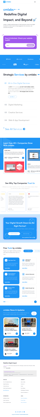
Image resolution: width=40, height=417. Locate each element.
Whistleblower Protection (25, 390)
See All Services (6, 390)
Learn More (12, 96)
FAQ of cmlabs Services (7, 402)
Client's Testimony (6, 400)
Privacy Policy (23, 400)
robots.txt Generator (29, 274)
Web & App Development (7, 388)
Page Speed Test (11, 260)
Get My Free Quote (14, 233)
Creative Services (6, 386)
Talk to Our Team (26, 233)
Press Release (23, 388)
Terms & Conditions (24, 398)
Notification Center (6, 398)
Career (22, 386)
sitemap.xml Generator (28, 260)
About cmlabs (23, 381)
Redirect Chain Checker (11, 288)
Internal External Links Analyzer (11, 274)
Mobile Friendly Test (29, 288)
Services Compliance (24, 392)
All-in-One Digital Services (7, 381)
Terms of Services (23, 402)
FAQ (34, 237)
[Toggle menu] (35, 2)
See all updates (33, 313)
